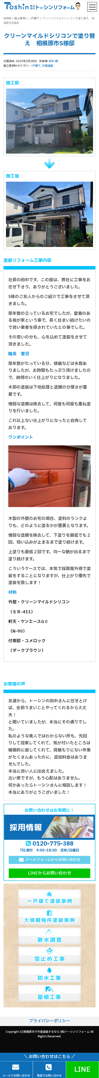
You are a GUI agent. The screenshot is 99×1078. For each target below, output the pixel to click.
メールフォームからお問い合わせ (52, 860)
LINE (82, 1069)
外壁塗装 (47, 66)
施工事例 (19, 18)
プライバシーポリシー (49, 1021)
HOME (7, 18)
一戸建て (33, 18)
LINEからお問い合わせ (49, 873)
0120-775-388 (52, 843)
